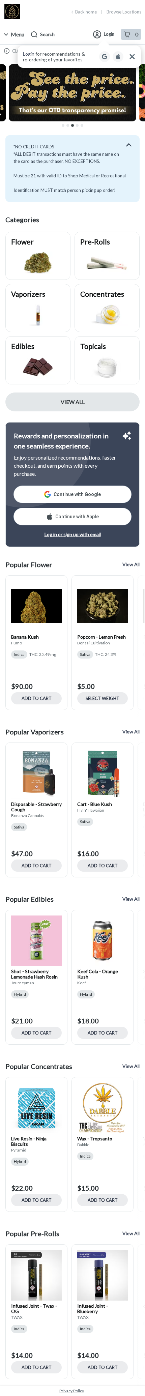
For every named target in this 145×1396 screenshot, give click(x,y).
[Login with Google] (104, 56)
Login (109, 34)
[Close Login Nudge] (132, 56)
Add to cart (37, 698)
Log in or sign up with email (73, 534)
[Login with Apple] (118, 56)
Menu (17, 34)
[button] (79, 57)
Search (47, 34)
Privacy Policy (71, 1390)
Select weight (102, 698)
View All (73, 402)
